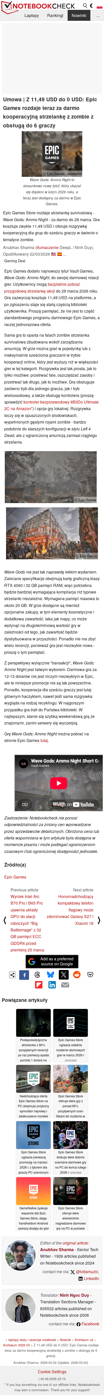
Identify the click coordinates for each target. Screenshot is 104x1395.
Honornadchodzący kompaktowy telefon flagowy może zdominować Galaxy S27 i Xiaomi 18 (70, 909)
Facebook (90, 1324)
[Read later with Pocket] (90, 975)
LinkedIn (91, 1278)
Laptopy (31, 15)
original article (75, 1243)
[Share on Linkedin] (52, 984)
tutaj (44, 740)
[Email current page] (65, 985)
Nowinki (79, 15)
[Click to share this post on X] (63, 975)
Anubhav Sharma (57, 1249)
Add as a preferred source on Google (56, 961)
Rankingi (55, 15)
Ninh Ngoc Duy (74, 1295)
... (97, 15)
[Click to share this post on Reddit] (77, 975)
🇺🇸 (53, 254)
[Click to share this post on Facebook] (24, 975)
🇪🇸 (59, 254)
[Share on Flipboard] (38, 984)
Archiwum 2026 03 (16, 1345)
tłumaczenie (48, 247)
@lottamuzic (86, 1271)
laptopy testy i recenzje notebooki (32, 1339)
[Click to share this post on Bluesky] (50, 975)
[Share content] (12, 974)
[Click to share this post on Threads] (37, 975)
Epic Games (15, 877)
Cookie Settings (52, 1371)
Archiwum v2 (84, 1339)
